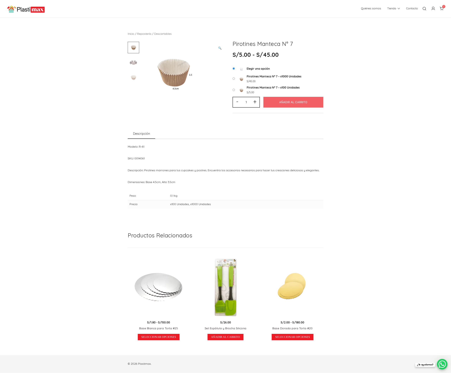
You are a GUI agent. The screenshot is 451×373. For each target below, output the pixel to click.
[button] (220, 48)
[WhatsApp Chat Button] (442, 364)
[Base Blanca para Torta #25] (158, 287)
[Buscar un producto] (424, 8)
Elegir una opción (258, 69)
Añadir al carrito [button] (225, 336)
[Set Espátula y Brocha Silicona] (225, 287)
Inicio (131, 34)
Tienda (391, 8)
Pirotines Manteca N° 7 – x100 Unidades (273, 87)
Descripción (141, 134)
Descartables (163, 34)
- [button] (237, 102)
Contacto (412, 8)
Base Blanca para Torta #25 (158, 328)
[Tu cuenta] (433, 8)
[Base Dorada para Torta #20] (292, 287)
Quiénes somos (371, 8)
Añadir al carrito (293, 102)
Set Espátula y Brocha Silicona (225, 328)
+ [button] (255, 102)
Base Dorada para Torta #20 (292, 328)
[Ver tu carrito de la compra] (442, 8)
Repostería (144, 34)
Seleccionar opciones (158, 336)
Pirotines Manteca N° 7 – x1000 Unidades (274, 76)
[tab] (141, 134)
